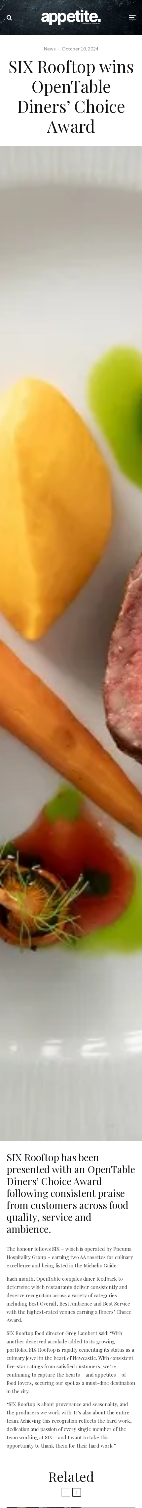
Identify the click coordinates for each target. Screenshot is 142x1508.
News (50, 48)
